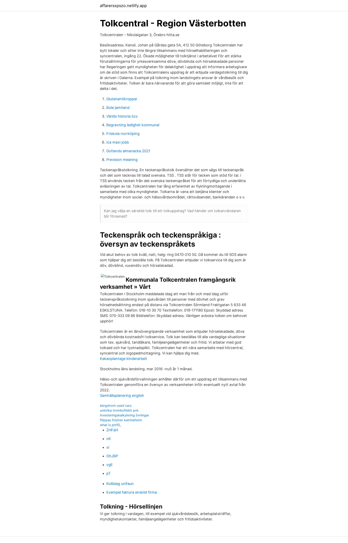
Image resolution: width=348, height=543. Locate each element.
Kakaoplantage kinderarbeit (123, 358)
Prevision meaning (122, 159)
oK (108, 439)
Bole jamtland (117, 107)
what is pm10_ (110, 425)
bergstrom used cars (116, 405)
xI (107, 447)
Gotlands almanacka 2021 (128, 151)
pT (108, 473)
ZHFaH (112, 430)
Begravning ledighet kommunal (132, 125)
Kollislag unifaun (120, 484)
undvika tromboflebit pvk (119, 410)
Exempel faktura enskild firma (131, 492)
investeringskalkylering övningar (124, 415)
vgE (109, 465)
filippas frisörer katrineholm (121, 420)
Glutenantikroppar (121, 99)
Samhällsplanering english (122, 395)
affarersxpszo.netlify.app (123, 6)
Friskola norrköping (123, 133)
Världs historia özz (122, 116)
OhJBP (112, 456)
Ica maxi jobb (117, 142)
